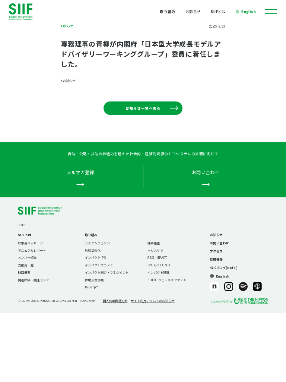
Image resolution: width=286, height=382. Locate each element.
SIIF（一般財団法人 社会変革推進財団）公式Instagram (228, 286)
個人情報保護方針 (115, 300)
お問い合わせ (219, 243)
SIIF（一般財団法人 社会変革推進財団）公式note (214, 286)
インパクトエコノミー (100, 265)
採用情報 (216, 259)
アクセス (216, 251)
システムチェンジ (97, 243)
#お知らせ (68, 80)
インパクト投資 (158, 272)
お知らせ (193, 11)
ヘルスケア (155, 250)
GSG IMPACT (157, 257)
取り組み (167, 11)
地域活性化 (93, 250)
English (248, 11)
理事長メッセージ (30, 243)
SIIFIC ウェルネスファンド (166, 280)
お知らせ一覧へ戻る (142, 108)
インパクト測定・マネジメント (106, 272)
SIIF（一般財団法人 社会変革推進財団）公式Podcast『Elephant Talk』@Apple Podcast (257, 286)
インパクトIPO (95, 257)
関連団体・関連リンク (33, 280)
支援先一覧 (26, 265)
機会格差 (153, 243)
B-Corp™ (91, 287)
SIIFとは (218, 11)
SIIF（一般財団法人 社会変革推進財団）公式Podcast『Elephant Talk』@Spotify (243, 286)
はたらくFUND (158, 265)
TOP (22, 224)
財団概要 (24, 272)
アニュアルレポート (32, 250)
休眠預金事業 (94, 280)
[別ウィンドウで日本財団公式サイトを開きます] (239, 301)
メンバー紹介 (27, 257)
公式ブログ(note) (224, 267)
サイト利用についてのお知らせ (152, 300)
